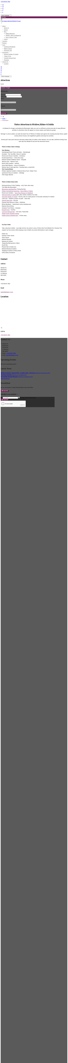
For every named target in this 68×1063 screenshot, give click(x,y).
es (3, 8)
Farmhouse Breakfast (9, 47)
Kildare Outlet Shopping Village (10, 213)
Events (6, 39)
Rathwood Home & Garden (9, 195)
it (2, 12)
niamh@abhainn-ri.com (7, 292)
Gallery (6, 30)
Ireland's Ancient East (10, 58)
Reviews (4, 43)
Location (6, 63)
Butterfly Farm (6, 210)
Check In (3, 95)
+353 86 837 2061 (5, 1)
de (3, 5)
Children (3, 106)
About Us (6, 28)
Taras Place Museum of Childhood (24, 193)
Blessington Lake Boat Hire (9, 189)
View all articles (5, 378)
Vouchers (4, 41)
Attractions (5, 52)
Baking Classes (8, 48)
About (4, 26)
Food (3, 45)
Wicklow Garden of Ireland (11, 54)
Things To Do (7, 56)
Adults (2, 98)
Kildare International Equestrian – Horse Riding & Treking (17, 191)
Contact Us (5, 62)
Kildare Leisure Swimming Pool (10, 215)
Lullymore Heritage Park (8, 212)
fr (2, 10)
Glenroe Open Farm (7, 200)
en (3, 6)
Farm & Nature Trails (11, 37)
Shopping (6, 60)
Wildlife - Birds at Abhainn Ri (13, 35)
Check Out (3, 96)
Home (4, 118)
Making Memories (10, 33)
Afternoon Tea (8, 50)
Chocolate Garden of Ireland (9, 196)
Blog (5, 31)
